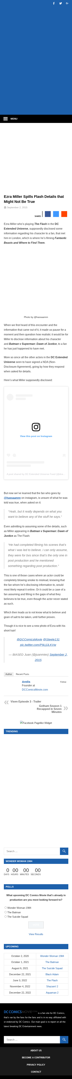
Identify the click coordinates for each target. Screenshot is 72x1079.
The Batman (14, 912)
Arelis (26, 682)
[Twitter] (64, 686)
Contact (36, 1072)
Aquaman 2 (52, 992)
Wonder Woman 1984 (19, 907)
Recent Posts (22, 674)
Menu (14, 118)
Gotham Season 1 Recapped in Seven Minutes (49, 708)
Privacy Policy (36, 1065)
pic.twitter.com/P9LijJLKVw (38, 645)
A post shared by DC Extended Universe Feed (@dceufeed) (38, 474)
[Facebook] (60, 686)
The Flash (52, 980)
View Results (36, 934)
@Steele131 (51, 639)
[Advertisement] (36, 73)
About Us (36, 1050)
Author (9, 674)
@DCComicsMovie (29, 639)
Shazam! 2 (52, 986)
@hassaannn (12, 497)
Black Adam (52, 974)
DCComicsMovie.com (35, 689)
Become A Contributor (36, 1057)
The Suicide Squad (17, 916)
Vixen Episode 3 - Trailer (26, 701)
